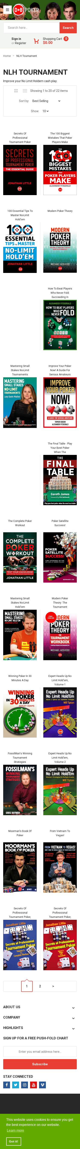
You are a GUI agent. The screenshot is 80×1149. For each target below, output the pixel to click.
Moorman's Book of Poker (20, 833)
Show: (35, 111)
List (25, 91)
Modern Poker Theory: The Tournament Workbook (60, 605)
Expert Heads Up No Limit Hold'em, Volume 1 (59, 680)
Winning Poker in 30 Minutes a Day (20, 678)
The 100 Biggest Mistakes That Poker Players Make (60, 138)
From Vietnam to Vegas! (60, 833)
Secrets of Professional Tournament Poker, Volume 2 (60, 915)
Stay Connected (18, 1077)
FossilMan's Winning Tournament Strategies (20, 757)
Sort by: (24, 101)
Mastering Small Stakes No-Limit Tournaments (20, 370)
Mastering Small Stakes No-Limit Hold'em (20, 602)
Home (7, 55)
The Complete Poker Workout (20, 523)
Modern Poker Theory (60, 211)
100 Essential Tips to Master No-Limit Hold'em (20, 215)
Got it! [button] (13, 1141)
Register (20, 43)
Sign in (16, 39)
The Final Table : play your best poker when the (60, 448)
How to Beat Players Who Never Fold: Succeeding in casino (60, 295)
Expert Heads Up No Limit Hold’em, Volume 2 (59, 757)
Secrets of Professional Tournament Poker (20, 138)
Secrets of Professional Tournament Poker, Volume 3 (20, 915)
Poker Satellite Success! (60, 523)
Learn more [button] (15, 1130)
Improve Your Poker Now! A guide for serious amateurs (60, 370)
